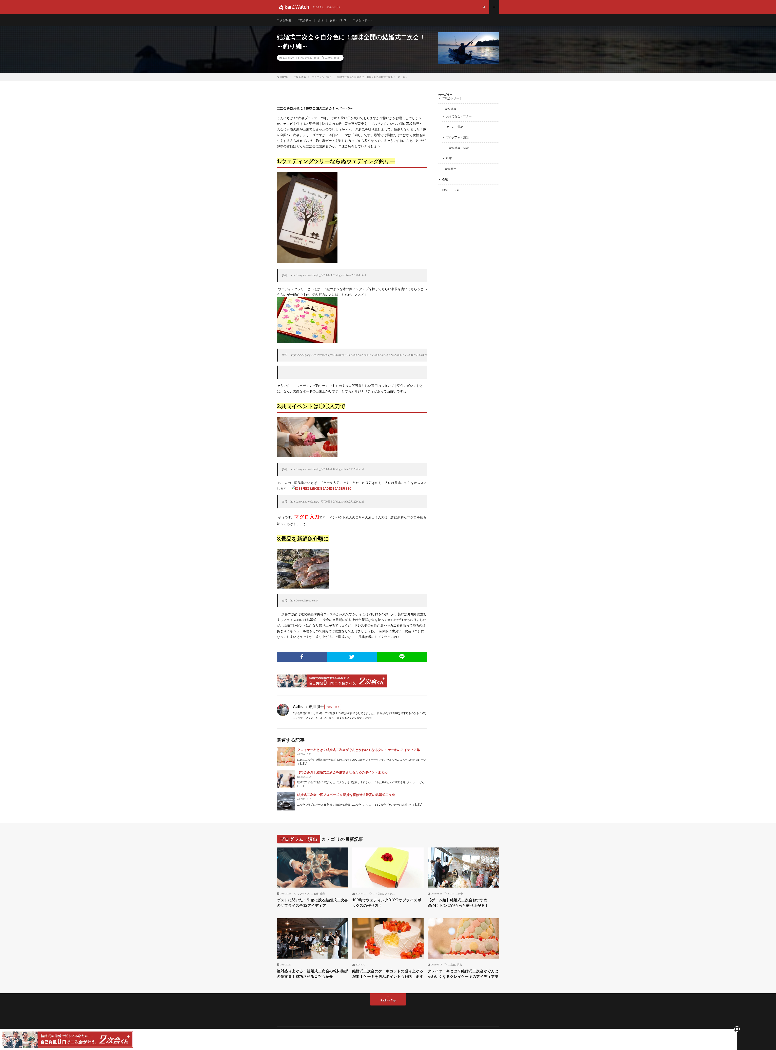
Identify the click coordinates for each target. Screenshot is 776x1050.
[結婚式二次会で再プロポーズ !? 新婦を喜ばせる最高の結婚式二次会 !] (286, 801)
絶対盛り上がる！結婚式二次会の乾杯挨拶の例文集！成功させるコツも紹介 (312, 974)
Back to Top (388, 1000)
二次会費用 (304, 20)
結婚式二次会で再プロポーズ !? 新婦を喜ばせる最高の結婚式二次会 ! (347, 795)
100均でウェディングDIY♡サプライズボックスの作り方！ (386, 903)
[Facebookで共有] (302, 657)
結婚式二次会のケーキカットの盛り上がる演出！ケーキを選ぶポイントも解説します (387, 974)
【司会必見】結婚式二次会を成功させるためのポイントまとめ (342, 772)
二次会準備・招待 (457, 148)
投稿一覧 (332, 706)
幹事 (449, 158)
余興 (322, 893)
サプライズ (303, 893)
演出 (336, 57)
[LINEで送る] (402, 657)
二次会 (328, 57)
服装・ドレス (338, 20)
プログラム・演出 (309, 57)
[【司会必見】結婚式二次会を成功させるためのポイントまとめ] (286, 779)
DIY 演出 (378, 893)
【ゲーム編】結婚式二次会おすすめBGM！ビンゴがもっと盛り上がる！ (458, 903)
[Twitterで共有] (352, 657)
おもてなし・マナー (459, 116)
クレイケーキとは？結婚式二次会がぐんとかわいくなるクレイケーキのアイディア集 (358, 750)
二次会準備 (284, 20)
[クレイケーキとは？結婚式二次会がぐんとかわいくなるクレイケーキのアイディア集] (286, 756)
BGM (451, 893)
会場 (320, 20)
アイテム (390, 893)
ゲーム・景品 (454, 126)
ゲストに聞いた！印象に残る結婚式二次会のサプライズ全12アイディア (312, 903)
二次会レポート (363, 20)
